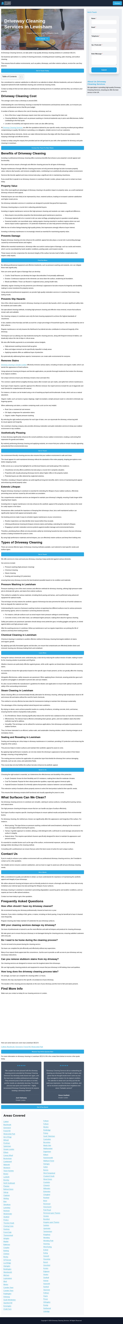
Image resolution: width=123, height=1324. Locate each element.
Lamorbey (6, 1207)
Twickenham (47, 1231)
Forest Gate (7, 1232)
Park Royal (47, 1210)
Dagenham (47, 1151)
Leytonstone (7, 1278)
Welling (6, 1198)
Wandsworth (7, 1272)
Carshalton (47, 1139)
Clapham (6, 1195)
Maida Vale (47, 1145)
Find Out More (42, 260)
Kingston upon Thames (51, 1222)
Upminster (46, 1228)
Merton (5, 1284)
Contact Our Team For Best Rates (43, 148)
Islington (6, 1238)
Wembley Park (48, 1241)
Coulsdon (46, 1182)
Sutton (45, 1167)
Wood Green (47, 1179)
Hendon (46, 1216)
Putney (45, 1133)
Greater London (8, 1149)
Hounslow (46, 1259)
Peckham (6, 1143)
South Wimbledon (9, 1300)
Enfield (45, 1250)
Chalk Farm (7, 1309)
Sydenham (7, 1146)
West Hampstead (49, 1173)
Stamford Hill (7, 1303)
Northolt (46, 1287)
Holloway (6, 1297)
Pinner (45, 1299)
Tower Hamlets (8, 1171)
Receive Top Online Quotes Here (42, 1051)
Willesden (46, 1188)
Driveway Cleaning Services (12, 127)
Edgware (46, 1271)
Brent (45, 1201)
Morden (46, 1127)
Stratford (6, 1217)
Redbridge (47, 1130)
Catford (3, 1047)
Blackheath (11, 1047)
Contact (117, 3)
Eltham (5, 1152)
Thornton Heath (8, 1223)
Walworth (6, 1164)
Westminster (7, 1214)
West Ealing (47, 1247)
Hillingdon (46, 1302)
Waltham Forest (48, 1161)
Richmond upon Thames (51, 1213)
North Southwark (9, 1183)
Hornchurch (47, 1207)
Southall (46, 1277)
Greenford (46, 1265)
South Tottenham (49, 1136)
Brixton (5, 1174)
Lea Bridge (7, 1263)
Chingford (46, 1194)
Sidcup (5, 1192)
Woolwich (6, 1168)
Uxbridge (46, 1311)
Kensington (7, 1306)
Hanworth (46, 1284)
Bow (5, 1201)
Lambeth (6, 1177)
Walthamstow (47, 1148)
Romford (46, 1197)
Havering (46, 1244)
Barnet (45, 1262)
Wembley (46, 1237)
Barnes (45, 1170)
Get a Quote (41, 38)
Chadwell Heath (48, 1176)
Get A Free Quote (42, 1107)
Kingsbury (46, 1234)
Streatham (6, 1204)
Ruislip (45, 1305)
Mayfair (5, 1241)
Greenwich (19, 1047)
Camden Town (8, 1287)
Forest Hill (27, 1047)
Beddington (7, 1269)
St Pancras (7, 1260)
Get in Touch (42, 451)
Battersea (6, 1244)
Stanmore (46, 1290)
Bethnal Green (8, 1189)
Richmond (46, 1204)
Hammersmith (48, 1158)
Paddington (7, 1294)
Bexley (5, 1257)
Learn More (42, 653)
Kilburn (45, 1154)
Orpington (6, 1266)
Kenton (45, 1268)
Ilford (5, 1281)
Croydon (6, 1247)
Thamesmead (8, 1235)
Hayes (45, 1296)
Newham (6, 1211)
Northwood (47, 1308)
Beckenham (7, 1158)
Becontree (46, 1142)
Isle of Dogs (7, 1137)
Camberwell (7, 1161)
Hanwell (46, 1256)
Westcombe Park (37, 1047)
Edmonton (46, 1191)
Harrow (45, 1280)
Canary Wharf (8, 1155)
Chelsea (6, 1254)
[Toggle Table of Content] (20, 76)
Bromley (6, 1180)
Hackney (6, 1229)
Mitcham (6, 1275)
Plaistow (6, 1186)
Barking (6, 1251)
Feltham (46, 1293)
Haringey (46, 1164)
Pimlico (6, 1220)
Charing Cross (8, 1226)
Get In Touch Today (42, 70)
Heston (45, 1274)
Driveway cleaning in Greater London (14, 365)
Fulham (46, 1121)
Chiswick (46, 1185)
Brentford (46, 1219)
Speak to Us (43, 770)
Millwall (6, 1140)
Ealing (45, 1253)
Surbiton (46, 1225)
